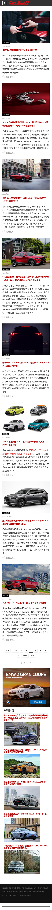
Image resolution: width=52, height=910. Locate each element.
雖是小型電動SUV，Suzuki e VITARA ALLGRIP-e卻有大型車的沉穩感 (26, 783)
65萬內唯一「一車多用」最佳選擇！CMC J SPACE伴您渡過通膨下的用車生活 (26, 847)
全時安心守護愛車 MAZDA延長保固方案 (19, 50)
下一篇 (25, 656)
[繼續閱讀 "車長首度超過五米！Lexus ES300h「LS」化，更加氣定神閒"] (22, 830)
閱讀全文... (10, 77)
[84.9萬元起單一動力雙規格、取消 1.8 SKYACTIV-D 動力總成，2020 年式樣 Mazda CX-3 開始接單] (26, 253)
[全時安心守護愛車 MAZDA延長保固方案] (26, 27)
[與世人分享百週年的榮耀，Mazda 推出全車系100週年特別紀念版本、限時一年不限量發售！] (26, 99)
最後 (32, 656)
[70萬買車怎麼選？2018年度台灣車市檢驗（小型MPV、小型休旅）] (26, 418)
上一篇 (15, 651)
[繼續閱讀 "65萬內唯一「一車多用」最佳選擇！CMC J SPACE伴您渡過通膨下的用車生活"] (22, 862)
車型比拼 (5, 190)
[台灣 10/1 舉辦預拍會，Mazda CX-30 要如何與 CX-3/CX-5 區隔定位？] (26, 174)
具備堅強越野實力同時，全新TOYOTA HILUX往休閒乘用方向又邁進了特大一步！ (25, 751)
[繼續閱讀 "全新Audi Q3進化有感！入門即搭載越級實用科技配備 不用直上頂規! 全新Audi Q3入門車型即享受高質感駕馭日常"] (22, 734)
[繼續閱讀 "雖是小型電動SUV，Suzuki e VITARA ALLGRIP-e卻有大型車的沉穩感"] (22, 798)
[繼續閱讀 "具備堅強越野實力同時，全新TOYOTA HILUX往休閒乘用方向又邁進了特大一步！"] (22, 766)
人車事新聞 (6, 43)
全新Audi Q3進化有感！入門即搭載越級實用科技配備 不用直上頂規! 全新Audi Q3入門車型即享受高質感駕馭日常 (26, 717)
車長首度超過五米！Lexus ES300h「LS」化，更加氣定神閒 (25, 815)
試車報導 (5, 595)
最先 (7, 651)
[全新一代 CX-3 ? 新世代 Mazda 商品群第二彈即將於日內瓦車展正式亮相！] (26, 339)
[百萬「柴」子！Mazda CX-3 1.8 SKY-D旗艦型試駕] (26, 579)
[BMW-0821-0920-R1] (26, 687)
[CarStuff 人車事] (19, 1)
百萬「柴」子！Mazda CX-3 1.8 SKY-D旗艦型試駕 (24, 603)
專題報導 (5, 434)
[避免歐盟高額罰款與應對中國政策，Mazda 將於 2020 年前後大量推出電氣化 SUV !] (26, 497)
